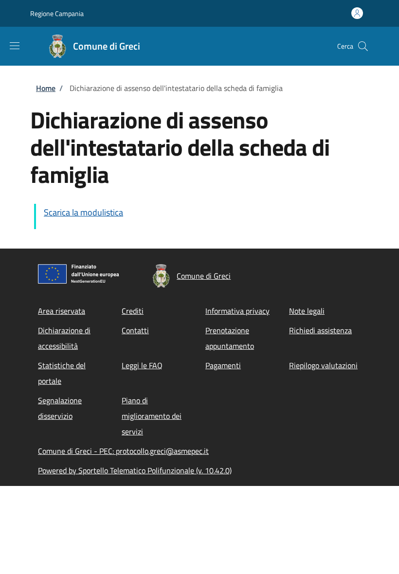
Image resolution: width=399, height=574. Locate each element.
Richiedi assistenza (320, 330)
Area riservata (61, 311)
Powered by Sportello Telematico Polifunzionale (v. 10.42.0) (135, 470)
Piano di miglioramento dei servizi (151, 416)
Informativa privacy (237, 311)
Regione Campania (57, 13)
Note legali (307, 311)
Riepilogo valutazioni (323, 365)
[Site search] (363, 46)
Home (45, 88)
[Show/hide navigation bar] (14, 45)
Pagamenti (223, 365)
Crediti (133, 311)
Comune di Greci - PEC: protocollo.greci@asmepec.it (123, 451)
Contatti (135, 330)
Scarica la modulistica (83, 212)
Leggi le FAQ (142, 365)
